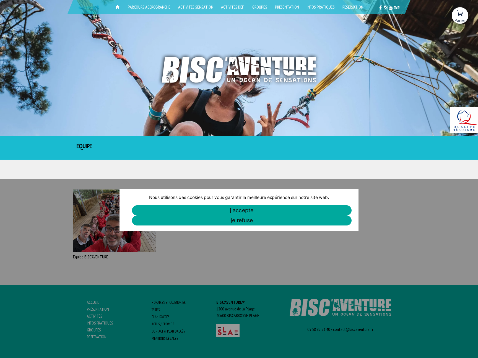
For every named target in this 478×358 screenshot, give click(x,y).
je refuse (242, 220)
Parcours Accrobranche (149, 7)
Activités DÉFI (233, 7)
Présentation (287, 7)
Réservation (352, 7)
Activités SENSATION (195, 7)
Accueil (117, 7)
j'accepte (241, 210)
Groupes (259, 7)
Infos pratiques (321, 7)
